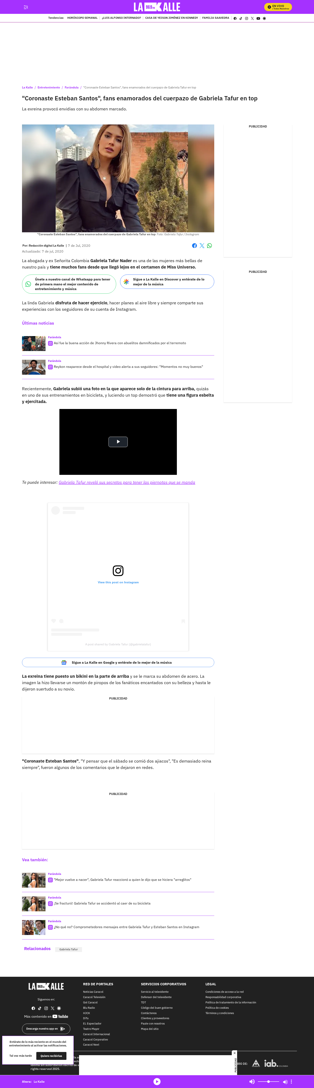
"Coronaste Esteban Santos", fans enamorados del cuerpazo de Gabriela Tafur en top (139, 87)
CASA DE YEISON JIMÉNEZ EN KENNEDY (171, 18)
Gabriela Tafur (68, 949)
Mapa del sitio (149, 1029)
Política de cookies (217, 1008)
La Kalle (27, 87)
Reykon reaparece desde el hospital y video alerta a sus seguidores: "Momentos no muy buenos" (128, 366)
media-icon (157, 1082)
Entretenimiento (49, 87)
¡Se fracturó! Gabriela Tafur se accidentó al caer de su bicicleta (102, 903)
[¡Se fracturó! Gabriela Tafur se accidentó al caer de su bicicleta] (33, 903)
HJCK (86, 1013)
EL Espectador (92, 1023)
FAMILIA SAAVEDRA (215, 18)
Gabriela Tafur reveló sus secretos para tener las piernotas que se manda (127, 482)
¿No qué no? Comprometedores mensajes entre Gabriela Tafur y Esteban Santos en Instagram (126, 927)
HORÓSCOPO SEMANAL (82, 18)
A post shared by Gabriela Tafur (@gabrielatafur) (118, 644)
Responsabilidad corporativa (223, 997)
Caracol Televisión (94, 997)
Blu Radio (89, 1008)
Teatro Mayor (91, 1029)
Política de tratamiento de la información (230, 1002)
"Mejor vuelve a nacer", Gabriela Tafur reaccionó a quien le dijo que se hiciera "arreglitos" (122, 879)
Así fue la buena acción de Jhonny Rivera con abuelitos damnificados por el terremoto (120, 343)
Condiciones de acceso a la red (224, 992)
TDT (143, 1002)
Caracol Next (91, 1045)
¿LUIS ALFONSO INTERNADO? (121, 18)
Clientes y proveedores (155, 1018)
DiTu (85, 1018)
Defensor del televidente (156, 997)
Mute (252, 1081)
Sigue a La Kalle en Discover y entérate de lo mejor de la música (168, 281)
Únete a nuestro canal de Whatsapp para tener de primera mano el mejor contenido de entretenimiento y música (72, 284)
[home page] (157, 7)
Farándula (72, 87)
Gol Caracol (90, 1002)
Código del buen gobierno (157, 1008)
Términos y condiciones (219, 1013)
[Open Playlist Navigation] (291, 1081)
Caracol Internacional (96, 1034)
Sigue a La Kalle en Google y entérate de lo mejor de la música (122, 662)
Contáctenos (149, 1013)
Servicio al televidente (155, 992)
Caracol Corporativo (95, 1039)
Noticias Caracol (93, 992)
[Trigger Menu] (25, 7)
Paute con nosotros (153, 1023)
